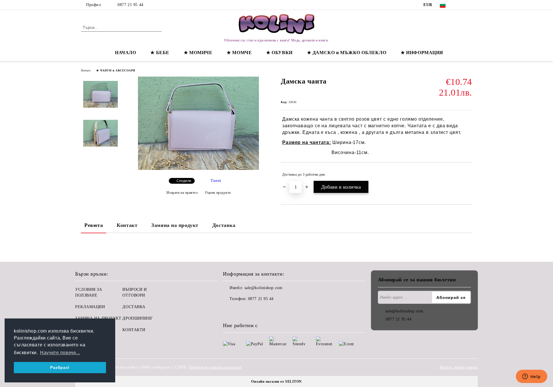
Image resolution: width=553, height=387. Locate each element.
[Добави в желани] (468, 174)
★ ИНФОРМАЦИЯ (422, 52)
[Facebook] (460, 5)
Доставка (223, 225)
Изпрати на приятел (182, 193)
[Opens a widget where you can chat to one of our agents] (531, 377)
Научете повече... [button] (60, 352)
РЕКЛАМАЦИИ (90, 307)
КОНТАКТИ (133, 330)
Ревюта (93, 225)
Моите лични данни (459, 367)
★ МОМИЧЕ (198, 52)
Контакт (127, 225)
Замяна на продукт (174, 225)
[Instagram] (469, 5)
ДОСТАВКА (133, 307)
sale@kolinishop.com (264, 288)
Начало (85, 70)
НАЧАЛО (125, 52)
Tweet (216, 181)
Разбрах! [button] (59, 367)
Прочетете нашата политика (215, 367)
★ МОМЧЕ (239, 52)
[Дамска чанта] (198, 168)
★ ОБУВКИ (279, 52)
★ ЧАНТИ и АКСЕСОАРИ (115, 70)
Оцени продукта (218, 193)
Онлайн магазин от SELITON (276, 382)
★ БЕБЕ (159, 52)
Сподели (184, 181)
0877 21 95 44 (130, 5)
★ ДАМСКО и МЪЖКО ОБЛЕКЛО (346, 52)
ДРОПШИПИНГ (137, 318)
